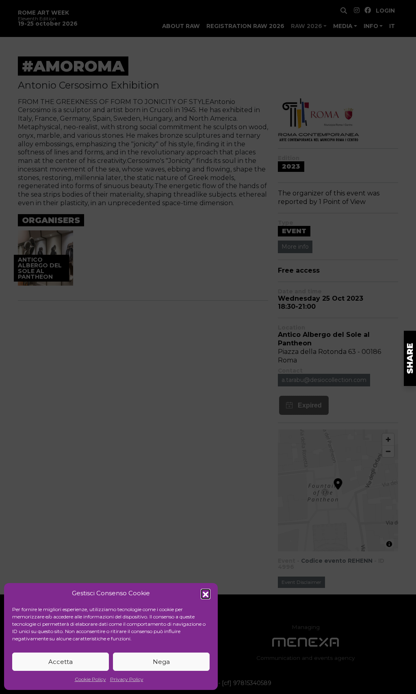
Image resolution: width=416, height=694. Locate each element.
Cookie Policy (90, 679)
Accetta (60, 662)
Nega (161, 662)
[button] (206, 594)
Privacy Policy (126, 679)
